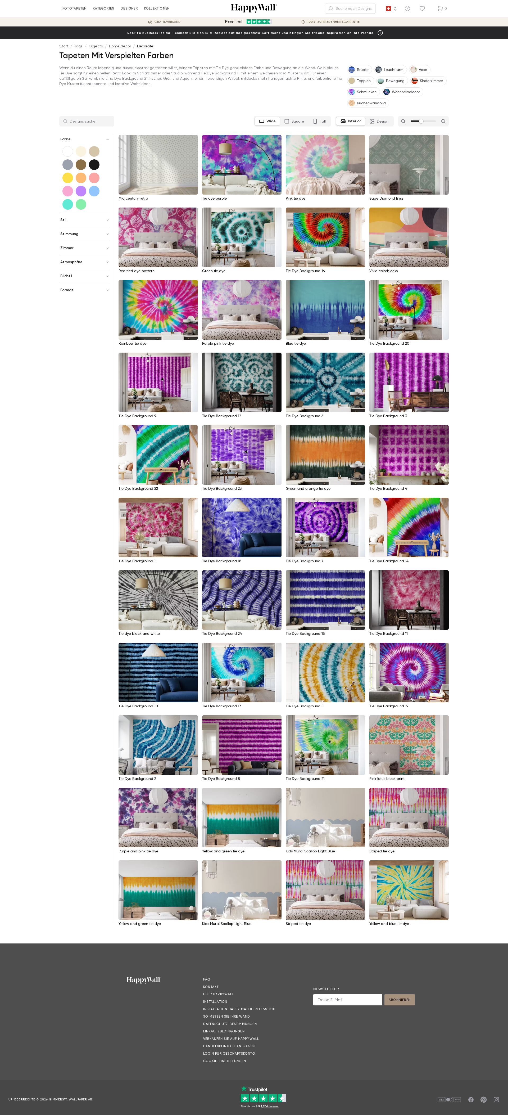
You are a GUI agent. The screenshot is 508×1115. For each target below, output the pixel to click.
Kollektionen (157, 8)
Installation (215, 1002)
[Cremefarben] (81, 151)
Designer (129, 8)
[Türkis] (67, 204)
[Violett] (81, 191)
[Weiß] (67, 151)
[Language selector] (391, 8)
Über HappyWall (218, 994)
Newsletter (326, 989)
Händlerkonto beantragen (229, 1046)
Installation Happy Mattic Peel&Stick (239, 1009)
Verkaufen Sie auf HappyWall (231, 1039)
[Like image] (192, 141)
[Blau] (94, 191)
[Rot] (94, 178)
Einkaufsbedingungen (224, 1031)
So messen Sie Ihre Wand (226, 1016)
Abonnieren (400, 1000)
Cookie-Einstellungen (224, 1061)
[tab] (267, 121)
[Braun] (81, 164)
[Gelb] (67, 178)
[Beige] (94, 151)
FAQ (207, 979)
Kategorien (103, 8)
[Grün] (81, 204)
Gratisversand (168, 21)
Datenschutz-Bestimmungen (230, 1024)
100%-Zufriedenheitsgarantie (333, 21)
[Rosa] (67, 191)
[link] (291, 842)
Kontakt (211, 987)
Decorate (145, 46)
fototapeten (74, 8)
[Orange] (81, 178)
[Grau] (67, 164)
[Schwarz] (94, 164)
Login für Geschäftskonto (229, 1053)
